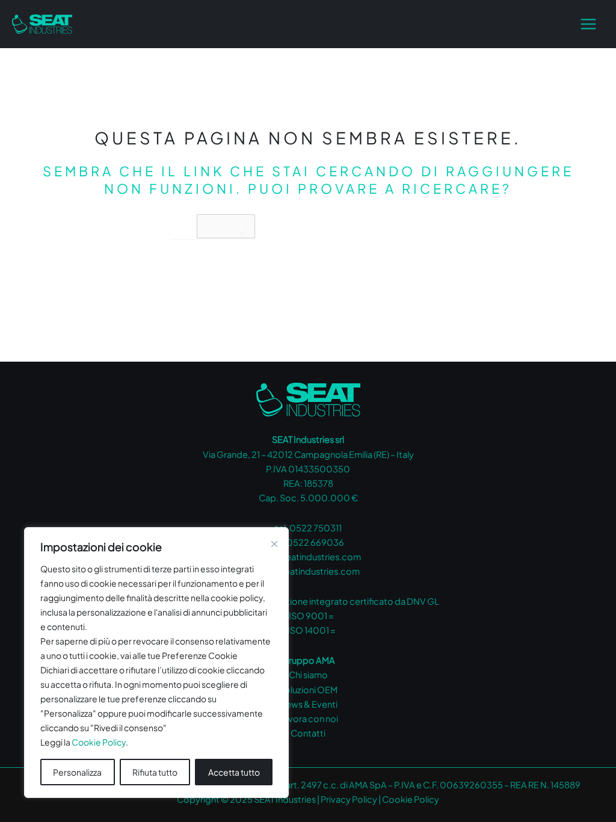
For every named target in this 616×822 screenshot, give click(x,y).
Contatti (308, 733)
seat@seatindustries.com (308, 556)
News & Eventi (308, 704)
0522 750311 (315, 527)
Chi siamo (308, 674)
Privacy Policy (349, 799)
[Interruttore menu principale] (588, 24)
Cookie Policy (99, 742)
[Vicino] (274, 544)
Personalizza (77, 772)
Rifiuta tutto (154, 772)
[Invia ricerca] (241, 226)
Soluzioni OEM (308, 689)
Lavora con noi (308, 718)
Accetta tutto (234, 772)
